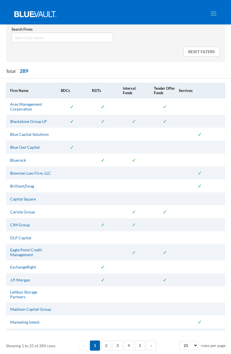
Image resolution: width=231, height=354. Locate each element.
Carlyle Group (22, 211)
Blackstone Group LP (28, 121)
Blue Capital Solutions (29, 134)
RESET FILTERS (201, 51)
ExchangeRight (23, 267)
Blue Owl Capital (25, 147)
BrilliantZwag (22, 186)
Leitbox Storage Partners (23, 294)
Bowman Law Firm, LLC (30, 173)
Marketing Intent (24, 322)
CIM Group (20, 224)
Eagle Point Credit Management (26, 252)
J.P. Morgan (20, 280)
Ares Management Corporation (26, 106)
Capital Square (23, 199)
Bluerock (18, 160)
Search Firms (22, 29)
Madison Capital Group (30, 309)
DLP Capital (20, 237)
